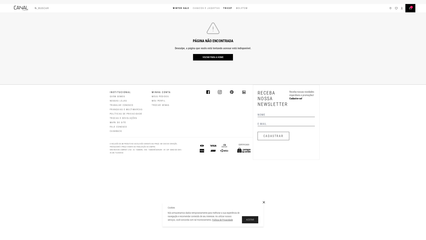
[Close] (264, 202)
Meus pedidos (160, 96)
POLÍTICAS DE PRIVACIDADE (126, 114)
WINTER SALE (181, 8)
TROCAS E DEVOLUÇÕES (123, 118)
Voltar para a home (213, 57)
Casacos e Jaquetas (206, 8)
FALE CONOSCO (118, 127)
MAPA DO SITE (118, 122)
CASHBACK (116, 131)
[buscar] (35, 8)
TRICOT (227, 8)
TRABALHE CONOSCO (121, 105)
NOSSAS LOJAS (118, 101)
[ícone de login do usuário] (402, 8)
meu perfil (159, 101)
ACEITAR (250, 219)
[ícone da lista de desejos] (396, 8)
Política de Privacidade (222, 219)
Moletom (242, 8)
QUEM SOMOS (117, 96)
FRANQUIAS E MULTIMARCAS (126, 109)
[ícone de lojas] (390, 8)
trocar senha (160, 105)
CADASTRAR (273, 136)
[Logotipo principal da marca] (21, 8)
